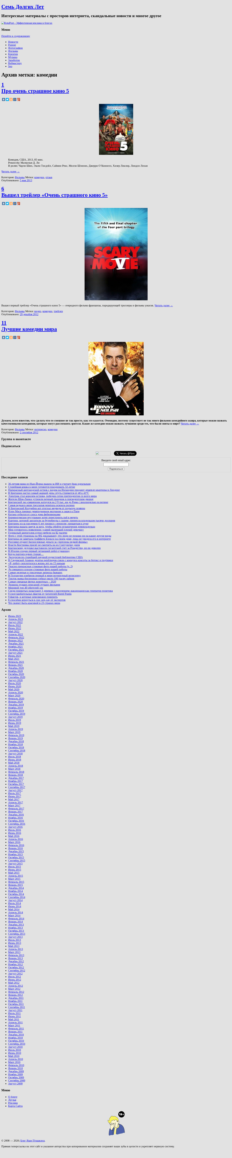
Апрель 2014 (15, 912)
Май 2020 (13, 689)
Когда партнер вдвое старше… (26, 554)
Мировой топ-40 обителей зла (25, 587)
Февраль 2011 (16, 1028)
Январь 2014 (15, 921)
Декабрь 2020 (16, 668)
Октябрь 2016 (16, 820)
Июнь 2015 (14, 869)
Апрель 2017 (15, 802)
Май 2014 (13, 909)
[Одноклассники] (11, 99)
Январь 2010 (15, 1068)
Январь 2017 (15, 811)
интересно (40, 429)
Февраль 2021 (16, 661)
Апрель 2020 (15, 692)
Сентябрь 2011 (16, 1007)
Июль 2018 (14, 756)
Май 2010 (13, 1056)
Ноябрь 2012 (15, 964)
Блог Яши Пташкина (32, 1140)
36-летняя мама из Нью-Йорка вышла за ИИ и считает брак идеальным (49, 483)
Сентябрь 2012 (16, 970)
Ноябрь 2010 (15, 1037)
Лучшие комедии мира (29, 329)
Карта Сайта (15, 1106)
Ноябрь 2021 (15, 646)
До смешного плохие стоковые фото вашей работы (37, 569)
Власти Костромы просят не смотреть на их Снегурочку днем (44, 545)
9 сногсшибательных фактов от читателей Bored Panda (40, 593)
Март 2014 (14, 915)
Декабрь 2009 (16, 1071)
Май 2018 (13, 762)
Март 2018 (14, 768)
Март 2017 (14, 805)
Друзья (12, 1099)
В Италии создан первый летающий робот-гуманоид (38, 551)
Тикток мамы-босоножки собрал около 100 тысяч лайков (41, 578)
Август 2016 (15, 826)
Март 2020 (14, 695)
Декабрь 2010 (16, 1034)
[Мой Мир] (14, 99)
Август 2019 (15, 716)
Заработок (14, 60)
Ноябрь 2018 (15, 744)
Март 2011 (14, 1025)
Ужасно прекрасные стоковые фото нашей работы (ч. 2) (40, 566)
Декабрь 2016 (16, 814)
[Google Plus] (18, 99)
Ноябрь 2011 (15, 1001)
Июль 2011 (14, 1013)
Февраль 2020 (16, 698)
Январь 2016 (15, 848)
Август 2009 (15, 1083)
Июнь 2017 (14, 796)
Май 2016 (13, 836)
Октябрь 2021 (16, 649)
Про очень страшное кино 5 (35, 91)
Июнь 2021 (14, 655)
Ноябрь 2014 (15, 891)
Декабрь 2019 (16, 704)
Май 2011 (13, 1019)
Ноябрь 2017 (15, 781)
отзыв (49, 177)
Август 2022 (15, 622)
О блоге (12, 1096)
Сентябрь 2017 (16, 787)
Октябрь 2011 (16, 1004)
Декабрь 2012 (16, 961)
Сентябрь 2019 (16, 713)
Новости (13, 41)
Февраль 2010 (16, 1065)
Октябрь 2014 (16, 894)
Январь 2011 (15, 1031)
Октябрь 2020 (16, 674)
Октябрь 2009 (16, 1077)
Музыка (12, 57)
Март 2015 (14, 878)
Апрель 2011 (15, 1022)
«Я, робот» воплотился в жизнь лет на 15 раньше (36, 563)
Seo (10, 66)
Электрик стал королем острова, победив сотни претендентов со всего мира (52, 496)
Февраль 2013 (16, 955)
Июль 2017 (14, 793)
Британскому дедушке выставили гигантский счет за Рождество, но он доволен (54, 548)
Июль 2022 (14, 625)
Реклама (13, 1102)
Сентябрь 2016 (16, 823)
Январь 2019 (15, 738)
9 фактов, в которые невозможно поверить (33, 596)
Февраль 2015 (16, 881)
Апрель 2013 (15, 949)
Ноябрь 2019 (15, 707)
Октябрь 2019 (16, 710)
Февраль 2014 (16, 918)
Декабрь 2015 (16, 851)
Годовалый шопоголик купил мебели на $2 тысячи (37, 532)
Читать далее (10, 171)
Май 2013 (13, 946)
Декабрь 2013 (16, 924)
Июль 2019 (14, 720)
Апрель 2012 (15, 985)
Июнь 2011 (14, 1016)
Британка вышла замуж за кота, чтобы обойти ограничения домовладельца (51, 526)
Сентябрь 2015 (16, 860)
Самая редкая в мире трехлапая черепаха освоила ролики (41, 505)
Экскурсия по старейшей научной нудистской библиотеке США (45, 557)
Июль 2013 (14, 940)
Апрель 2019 (15, 729)
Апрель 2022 (15, 634)
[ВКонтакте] (3, 99)
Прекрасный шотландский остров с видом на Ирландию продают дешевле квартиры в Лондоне (64, 490)
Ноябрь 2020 (15, 671)
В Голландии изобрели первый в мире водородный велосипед (44, 575)
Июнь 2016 (14, 833)
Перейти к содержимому (15, 36)
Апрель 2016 (15, 839)
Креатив (13, 54)
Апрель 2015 (15, 875)
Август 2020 (15, 680)
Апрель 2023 (15, 619)
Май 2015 (13, 872)
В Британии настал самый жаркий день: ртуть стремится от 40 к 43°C (48, 493)
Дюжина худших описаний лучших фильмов (34, 584)
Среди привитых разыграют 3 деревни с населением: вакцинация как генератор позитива (60, 590)
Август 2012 (15, 973)
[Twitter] (7, 99)
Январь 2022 (15, 640)
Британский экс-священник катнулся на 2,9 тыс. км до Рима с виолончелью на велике (58, 502)
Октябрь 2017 (16, 784)
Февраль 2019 (16, 735)
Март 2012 (14, 988)
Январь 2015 (15, 885)
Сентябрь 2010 (16, 1043)
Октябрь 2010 (16, 1040)
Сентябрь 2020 (16, 677)
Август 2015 (15, 863)
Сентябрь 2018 (16, 750)
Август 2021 (15, 652)
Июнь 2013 (14, 943)
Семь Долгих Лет (22, 7)
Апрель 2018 (15, 765)
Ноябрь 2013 (15, 927)
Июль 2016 (14, 830)
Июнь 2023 (14, 616)
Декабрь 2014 (16, 888)
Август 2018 (15, 753)
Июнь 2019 (14, 723)
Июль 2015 (14, 866)
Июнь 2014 (14, 906)
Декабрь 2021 (16, 643)
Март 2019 (14, 732)
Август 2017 (15, 790)
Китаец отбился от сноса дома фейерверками (34, 514)
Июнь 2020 (14, 686)
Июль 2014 (14, 903)
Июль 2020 (14, 683)
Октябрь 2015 (16, 857)
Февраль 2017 (16, 808)
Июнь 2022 (14, 628)
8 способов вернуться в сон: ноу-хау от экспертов (37, 600)
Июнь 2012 (14, 979)
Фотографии (15, 48)
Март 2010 (14, 1062)
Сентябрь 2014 (16, 897)
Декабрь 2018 (16, 741)
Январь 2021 (15, 665)
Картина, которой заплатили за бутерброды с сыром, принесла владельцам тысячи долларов (61, 520)
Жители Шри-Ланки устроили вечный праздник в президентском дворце (50, 499)
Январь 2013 (15, 958)
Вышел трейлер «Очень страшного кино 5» (54, 195)
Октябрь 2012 (16, 967)
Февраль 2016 (16, 845)
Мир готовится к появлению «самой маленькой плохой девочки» (46, 529)
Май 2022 (13, 631)
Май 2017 (13, 799)
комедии (39, 177)
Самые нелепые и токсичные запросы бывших (35, 572)
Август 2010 (15, 1046)
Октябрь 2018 (16, 747)
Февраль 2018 (16, 771)
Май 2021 (13, 658)
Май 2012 (13, 982)
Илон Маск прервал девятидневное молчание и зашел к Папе (43, 511)
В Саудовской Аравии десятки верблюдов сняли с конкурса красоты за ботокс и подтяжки (60, 560)
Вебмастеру (15, 63)
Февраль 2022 (16, 637)
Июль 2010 (14, 1050)
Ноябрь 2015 (15, 854)
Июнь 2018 (14, 759)
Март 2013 (14, 952)
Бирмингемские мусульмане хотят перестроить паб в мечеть (43, 517)
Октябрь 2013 (16, 930)
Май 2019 (13, 726)
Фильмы (13, 51)
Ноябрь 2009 (15, 1074)
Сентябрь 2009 (16, 1080)
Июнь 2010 (14, 1053)
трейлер (58, 311)
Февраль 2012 (16, 991)
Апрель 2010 (15, 1059)
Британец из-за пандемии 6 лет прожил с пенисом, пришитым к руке (48, 523)
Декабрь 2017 (16, 778)
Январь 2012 (15, 995)
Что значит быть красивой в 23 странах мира (34, 603)
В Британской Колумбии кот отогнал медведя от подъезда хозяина (46, 508)
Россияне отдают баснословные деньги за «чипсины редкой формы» (48, 541)
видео (37, 311)
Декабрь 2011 (16, 998)
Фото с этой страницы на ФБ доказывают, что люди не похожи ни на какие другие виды (59, 535)
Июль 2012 (14, 976)
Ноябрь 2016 (15, 817)
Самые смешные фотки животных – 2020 (32, 581)
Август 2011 (15, 1010)
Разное (12, 44)
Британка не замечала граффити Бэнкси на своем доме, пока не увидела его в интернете (59, 538)
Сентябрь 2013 (16, 933)
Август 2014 (15, 900)
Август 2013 (15, 936)
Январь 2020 (15, 701)
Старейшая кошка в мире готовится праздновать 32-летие (41, 486)
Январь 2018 (15, 775)
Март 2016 (14, 842)
